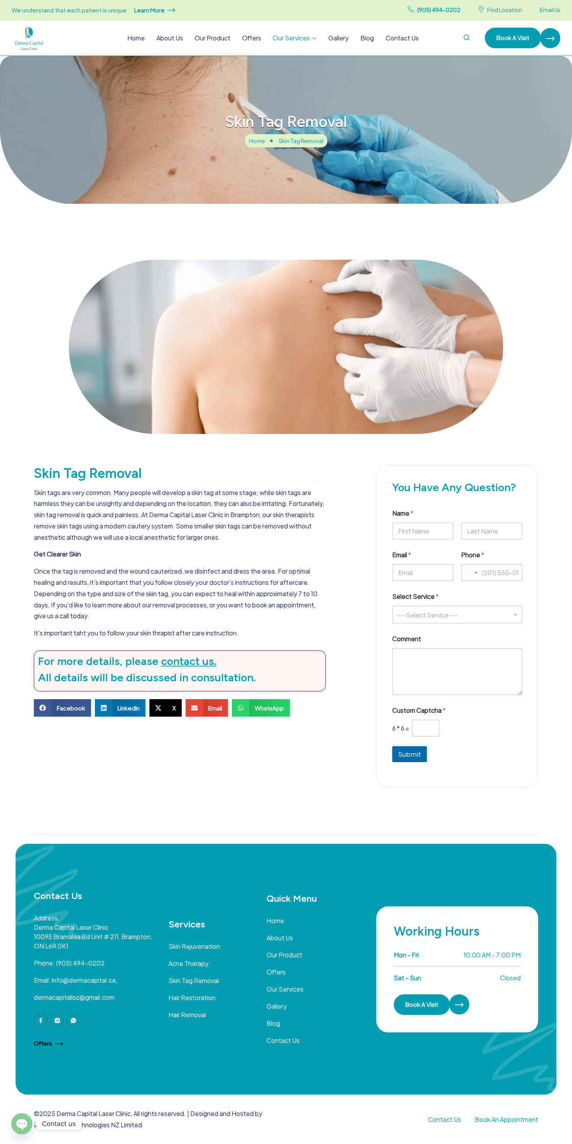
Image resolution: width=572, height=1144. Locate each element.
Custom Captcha (419, 710)
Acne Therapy (188, 963)
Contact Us (402, 38)
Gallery (338, 38)
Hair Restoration (192, 998)
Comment (406, 638)
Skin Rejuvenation (194, 946)
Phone (472, 554)
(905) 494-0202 (438, 9)
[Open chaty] (21, 1123)
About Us (169, 38)
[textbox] (455, 615)
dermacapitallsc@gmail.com (74, 997)
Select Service (415, 596)
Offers (251, 38)
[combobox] (457, 614)
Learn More (149, 10)
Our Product (212, 38)
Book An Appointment (506, 1119)
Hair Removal (187, 1015)
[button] (62, 708)
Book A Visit (513, 37)
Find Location (504, 9)
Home (136, 38)
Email (401, 554)
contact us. (188, 661)
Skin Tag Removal (193, 980)
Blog (367, 38)
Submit (409, 754)
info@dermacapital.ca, (84, 980)
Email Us (550, 9)
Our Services (291, 38)
